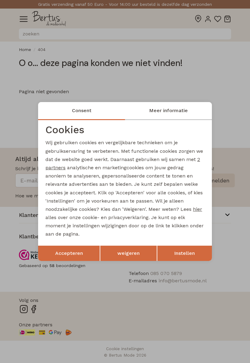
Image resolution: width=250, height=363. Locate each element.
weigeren (128, 253)
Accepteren (69, 253)
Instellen (184, 253)
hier (197, 209)
